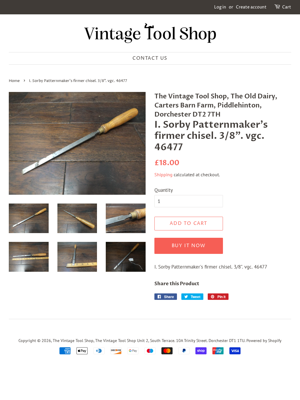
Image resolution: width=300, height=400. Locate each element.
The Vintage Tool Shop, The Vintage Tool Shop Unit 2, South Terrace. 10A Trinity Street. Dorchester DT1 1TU (149, 340)
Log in (220, 7)
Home (14, 80)
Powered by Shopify (264, 340)
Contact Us (150, 58)
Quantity (163, 190)
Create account (251, 7)
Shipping (163, 174)
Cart (286, 7)
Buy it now (189, 245)
